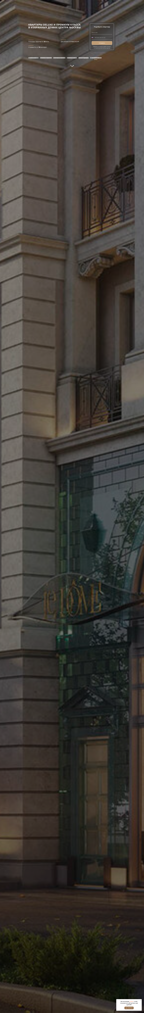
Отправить (102, 43)
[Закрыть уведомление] (140, 1000)
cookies (131, 1001)
